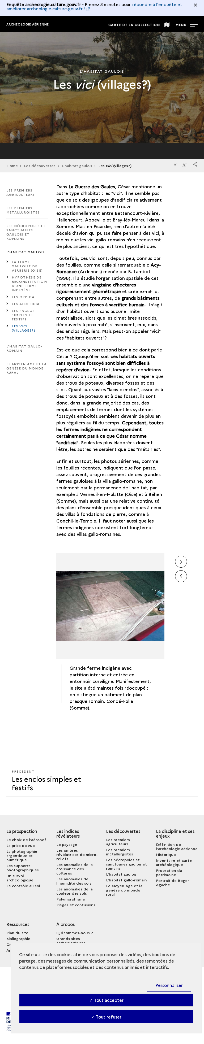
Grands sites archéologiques (70, 940)
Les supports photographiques (22, 867)
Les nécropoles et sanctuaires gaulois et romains (26, 232)
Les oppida (23, 296)
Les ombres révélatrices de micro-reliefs (77, 854)
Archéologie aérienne (27, 24)
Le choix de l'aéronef (26, 839)
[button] (195, 163)
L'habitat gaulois (77, 165)
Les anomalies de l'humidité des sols (73, 881)
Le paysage (66, 844)
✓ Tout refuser (106, 1017)
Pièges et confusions (75, 904)
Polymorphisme (70, 899)
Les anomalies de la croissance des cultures (74, 869)
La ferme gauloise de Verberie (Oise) (27, 265)
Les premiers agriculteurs (20, 192)
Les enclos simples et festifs (23, 314)
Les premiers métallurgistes (23, 210)
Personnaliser (169, 985)
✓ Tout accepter (106, 1000)
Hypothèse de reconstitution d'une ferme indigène (29, 283)
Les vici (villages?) (23, 328)
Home (12, 165)
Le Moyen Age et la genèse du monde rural (26, 368)
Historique (166, 854)
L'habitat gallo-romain (24, 348)
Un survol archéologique (19, 877)
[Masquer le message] (195, 5)
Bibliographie (18, 938)
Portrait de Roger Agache (172, 882)
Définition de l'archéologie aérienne (177, 846)
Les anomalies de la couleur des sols (74, 891)
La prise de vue (20, 845)
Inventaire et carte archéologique (174, 862)
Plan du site (17, 932)
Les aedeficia (26, 303)
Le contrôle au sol (23, 885)
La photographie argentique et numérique (21, 855)
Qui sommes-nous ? (74, 932)
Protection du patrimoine (169, 872)
